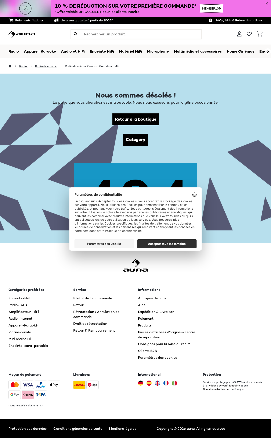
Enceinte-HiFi (19, 298)
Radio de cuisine (46, 66)
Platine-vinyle (19, 332)
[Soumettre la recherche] (75, 34)
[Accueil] (13, 66)
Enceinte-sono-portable (28, 345)
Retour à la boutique (135, 119)
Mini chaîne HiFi (20, 339)
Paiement (145, 318)
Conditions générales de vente (77, 428)
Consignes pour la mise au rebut (164, 344)
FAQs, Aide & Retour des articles (239, 20)
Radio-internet (20, 318)
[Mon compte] (239, 34)
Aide (141, 305)
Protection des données (27, 428)
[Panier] (260, 34)
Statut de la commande (92, 298)
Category (135, 139)
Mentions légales (122, 428)
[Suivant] (268, 51)
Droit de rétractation (90, 323)
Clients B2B (147, 351)
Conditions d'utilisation (216, 389)
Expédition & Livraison (156, 312)
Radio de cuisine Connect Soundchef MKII (92, 66)
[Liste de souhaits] (249, 34)
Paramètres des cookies (157, 357)
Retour (78, 305)
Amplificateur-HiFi (23, 312)
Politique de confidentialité (224, 385)
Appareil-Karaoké (22, 325)
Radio (23, 66)
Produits (145, 325)
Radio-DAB (17, 305)
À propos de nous (152, 298)
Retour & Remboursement (94, 330)
